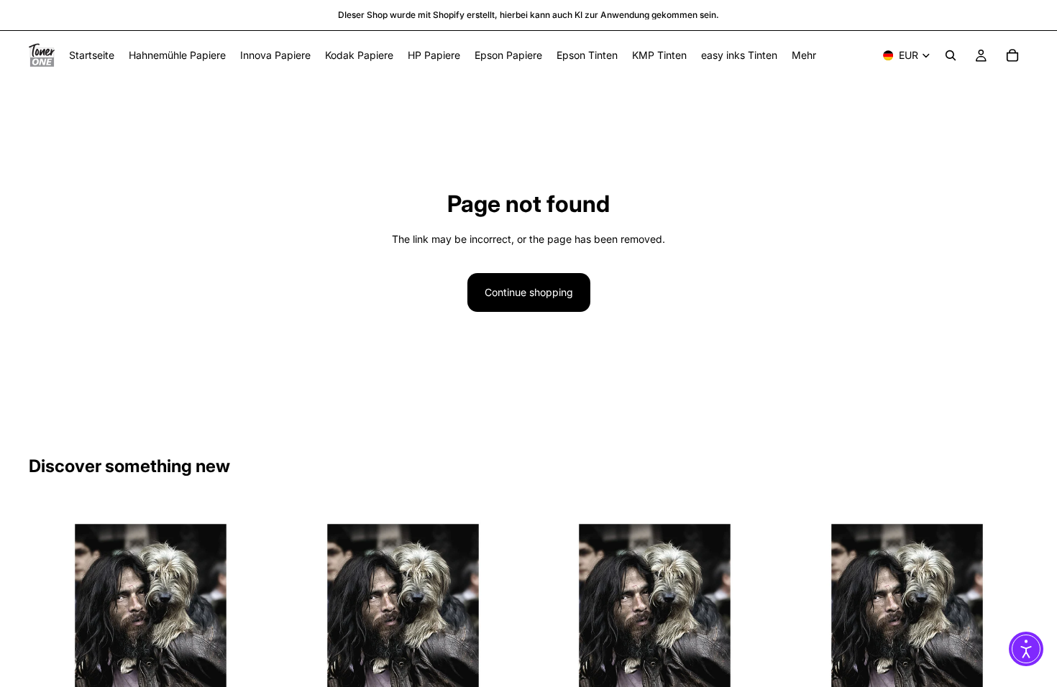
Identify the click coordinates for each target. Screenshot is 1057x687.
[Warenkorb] (1012, 55)
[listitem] (803, 55)
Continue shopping (529, 292)
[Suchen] (950, 55)
